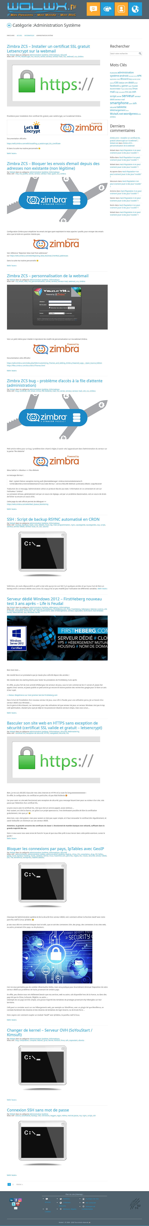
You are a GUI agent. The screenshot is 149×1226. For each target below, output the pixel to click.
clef (28, 391)
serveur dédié (19, 526)
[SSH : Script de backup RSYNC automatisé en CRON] (42, 553)
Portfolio (66, 1199)
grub (45, 1040)
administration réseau (36, 854)
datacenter (23, 609)
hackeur (20, 856)
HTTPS (17, 56)
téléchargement (117, 110)
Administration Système (39, 55)
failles (100, 854)
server (42, 56)
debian (41, 525)
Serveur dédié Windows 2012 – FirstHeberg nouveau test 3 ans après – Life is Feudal (54, 601)
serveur (49, 56)
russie (85, 856)
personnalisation (38, 281)
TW (12, 857)
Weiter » (19, 1184)
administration (21, 854)
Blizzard (124, 78)
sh (37, 526)
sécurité (62, 733)
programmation (64, 525)
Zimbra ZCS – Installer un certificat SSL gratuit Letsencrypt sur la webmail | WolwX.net (125, 140)
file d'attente (47, 391)
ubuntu (46, 526)
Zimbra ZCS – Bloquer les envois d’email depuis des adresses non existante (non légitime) (53, 166)
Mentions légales (69, 1209)
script (103, 525)
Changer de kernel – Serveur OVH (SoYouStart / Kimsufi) (49, 1032)
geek (130, 86)
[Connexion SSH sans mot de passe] (42, 1142)
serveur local (30, 526)
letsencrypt (25, 56)
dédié (31, 609)
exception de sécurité (34, 733)
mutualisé (19, 611)
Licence (100, 609)
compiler (33, 1040)
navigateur (54, 733)
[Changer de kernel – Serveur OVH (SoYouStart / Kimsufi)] (42, 1067)
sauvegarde (80, 525)
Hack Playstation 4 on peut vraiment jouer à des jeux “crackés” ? (125, 174)
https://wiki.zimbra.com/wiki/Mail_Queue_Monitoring (27, 504)
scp (98, 525)
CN (78, 854)
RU (81, 856)
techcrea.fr (88, 611)
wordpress (27, 857)
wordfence (18, 857)
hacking (27, 856)
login (59, 1115)
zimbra (80, 56)
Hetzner (94, 609)
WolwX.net (116, 113)
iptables (39, 856)
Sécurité (63, 55)
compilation (85, 854)
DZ (96, 854)
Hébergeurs (53, 607)
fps (120, 86)
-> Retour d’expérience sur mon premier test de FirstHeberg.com (32, 695)
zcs (75, 56)
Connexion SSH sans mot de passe (38, 1110)
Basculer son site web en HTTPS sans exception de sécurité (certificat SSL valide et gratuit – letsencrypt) (54, 725)
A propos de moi (92, 1199)
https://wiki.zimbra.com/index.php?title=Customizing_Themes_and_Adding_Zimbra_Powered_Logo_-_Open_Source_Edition (54, 363)
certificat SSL (20, 733)
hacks (33, 856)
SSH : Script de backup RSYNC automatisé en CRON (53, 519)
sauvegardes (91, 525)
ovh (34, 611)
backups (25, 525)
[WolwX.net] (42, 9)
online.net (28, 611)
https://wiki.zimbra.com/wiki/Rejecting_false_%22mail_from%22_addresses (39, 256)
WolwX (12, 55)
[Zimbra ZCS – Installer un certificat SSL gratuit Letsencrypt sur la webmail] (53, 83)
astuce (18, 1115)
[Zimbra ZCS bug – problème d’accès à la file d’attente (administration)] (57, 416)
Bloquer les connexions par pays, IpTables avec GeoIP (55, 848)
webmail (70, 56)
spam (54, 174)
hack (14, 856)
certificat (23, 391)
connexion (46, 1115)
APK (139, 75)
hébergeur (85, 609)
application (113, 79)
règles (76, 856)
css (16, 281)
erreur (38, 391)
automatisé (26, 1115)
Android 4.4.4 (133, 76)
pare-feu (69, 856)
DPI (126, 83)
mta (17, 174)
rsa (80, 1115)
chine (74, 854)
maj (116, 92)
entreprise (38, 609)
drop (92, 854)
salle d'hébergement (59, 611)
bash (31, 525)
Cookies (48, 1211)
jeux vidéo (125, 89)
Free (68, 609)
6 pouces (113, 72)
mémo (64, 1115)
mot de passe (73, 1115)
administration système (55, 854)
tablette (121, 107)
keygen (53, 1115)
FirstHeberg (47, 609)
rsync (73, 525)
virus (127, 110)
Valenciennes (18, 612)
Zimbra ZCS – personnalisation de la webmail (48, 275)
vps (25, 612)
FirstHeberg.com (59, 609)
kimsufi (57, 1040)
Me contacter (90, 1203)
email (21, 281)
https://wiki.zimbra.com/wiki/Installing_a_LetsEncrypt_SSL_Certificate (33, 143)
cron (36, 525)
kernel (46, 856)
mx (32, 56)
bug (17, 391)
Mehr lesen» (12, 153)
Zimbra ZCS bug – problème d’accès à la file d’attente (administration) (55, 383)
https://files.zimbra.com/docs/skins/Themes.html (26, 365)
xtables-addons (38, 857)
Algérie (68, 854)
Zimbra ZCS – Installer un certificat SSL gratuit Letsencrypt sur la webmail (48, 49)
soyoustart (78, 611)
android (124, 75)
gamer (125, 85)
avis (17, 609)
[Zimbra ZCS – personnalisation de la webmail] (57, 307)
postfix (25, 174)
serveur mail (57, 56)
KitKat (130, 89)
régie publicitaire (43, 611)
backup (18, 525)
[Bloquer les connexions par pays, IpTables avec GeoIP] (42, 884)
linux (47, 525)
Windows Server (33, 612)
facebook (114, 85)
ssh (84, 391)
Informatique (54, 55)
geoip (9, 856)
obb (130, 92)
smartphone (119, 103)
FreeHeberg (76, 609)
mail (25, 281)
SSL (64, 56)
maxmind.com (59, 856)
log (51, 525)
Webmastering (73, 731)
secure (36, 56)
